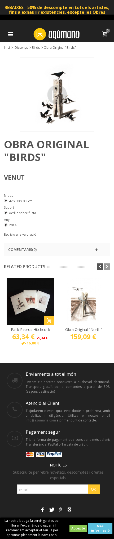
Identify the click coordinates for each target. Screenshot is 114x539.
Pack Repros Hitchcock (30, 329)
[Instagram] (69, 509)
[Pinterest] (60, 509)
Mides (9, 195)
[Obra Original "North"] (83, 301)
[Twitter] (51, 509)
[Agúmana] (57, 34)
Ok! (94, 489)
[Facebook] (42, 509)
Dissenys (21, 47)
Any (7, 219)
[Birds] (57, 94)
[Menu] (10, 34)
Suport (9, 207)
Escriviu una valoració (20, 234)
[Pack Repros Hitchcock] (30, 301)
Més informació (100, 528)
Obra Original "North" (83, 329)
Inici (7, 47)
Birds (36, 47)
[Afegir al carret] (49, 320)
